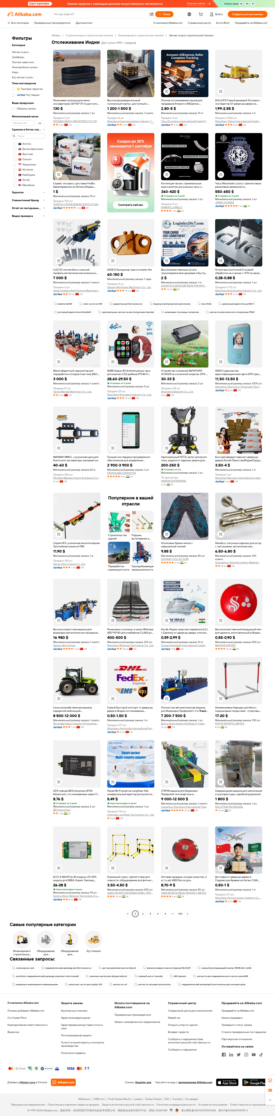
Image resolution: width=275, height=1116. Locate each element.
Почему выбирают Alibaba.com (25, 1010)
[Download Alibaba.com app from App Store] (227, 1082)
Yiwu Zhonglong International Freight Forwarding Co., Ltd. (184, 121)
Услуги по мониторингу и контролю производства (82, 1044)
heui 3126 (206, 304)
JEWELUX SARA (224, 202)
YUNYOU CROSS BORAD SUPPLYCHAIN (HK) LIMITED (76, 204)
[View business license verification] (171, 1110)
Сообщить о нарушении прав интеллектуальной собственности (189, 1041)
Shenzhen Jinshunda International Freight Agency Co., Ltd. (131, 728)
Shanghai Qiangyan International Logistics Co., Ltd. (238, 477)
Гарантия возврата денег (76, 1017)
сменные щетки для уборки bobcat (108, 976)
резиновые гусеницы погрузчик (182, 312)
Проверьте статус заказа (236, 1024)
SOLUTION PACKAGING (229, 806)
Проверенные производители (132, 1014)
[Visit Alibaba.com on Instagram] (246, 1054)
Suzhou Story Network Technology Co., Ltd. (76, 895)
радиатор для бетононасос (128, 304)
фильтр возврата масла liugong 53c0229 (168, 968)
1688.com (99, 1098)
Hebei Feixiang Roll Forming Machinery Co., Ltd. (76, 290)
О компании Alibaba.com (23, 1002)
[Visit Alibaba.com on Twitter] (238, 1054)
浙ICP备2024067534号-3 (233, 1110)
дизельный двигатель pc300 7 (238, 304)
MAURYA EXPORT (225, 645)
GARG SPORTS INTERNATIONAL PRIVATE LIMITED (131, 892)
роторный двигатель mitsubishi (74, 312)
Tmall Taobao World (119, 1098)
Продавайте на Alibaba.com (237, 1010)
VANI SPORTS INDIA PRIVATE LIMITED (183, 892)
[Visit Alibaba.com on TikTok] (261, 1054)
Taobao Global (153, 1098)
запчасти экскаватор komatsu (154, 984)
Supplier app (143, 1082)
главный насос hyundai (150, 976)
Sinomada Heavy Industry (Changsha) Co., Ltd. (76, 723)
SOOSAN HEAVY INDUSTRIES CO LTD (75, 121)
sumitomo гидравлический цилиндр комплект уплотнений (47, 976)
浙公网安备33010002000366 (198, 1110)
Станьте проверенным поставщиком (243, 1031)
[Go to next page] (187, 913)
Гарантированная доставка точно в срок (82, 1026)
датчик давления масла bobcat (119, 968)
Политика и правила (73, 1052)
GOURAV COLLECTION (174, 559)
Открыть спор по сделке (183, 1024)
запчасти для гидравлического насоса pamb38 (222, 976)
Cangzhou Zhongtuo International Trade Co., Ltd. (184, 806)
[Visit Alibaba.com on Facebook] (223, 1054)
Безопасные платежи (74, 1010)
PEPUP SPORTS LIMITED (229, 723)
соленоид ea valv (25, 968)
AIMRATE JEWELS (171, 207)
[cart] (201, 14)
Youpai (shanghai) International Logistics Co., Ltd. (184, 645)
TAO (166, 1098)
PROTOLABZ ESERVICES (121, 473)
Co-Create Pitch (17, 1017)
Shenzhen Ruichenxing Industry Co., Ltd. (238, 290)
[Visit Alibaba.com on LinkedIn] (231, 1054)
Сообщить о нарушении (182, 1049)
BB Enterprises (62, 809)
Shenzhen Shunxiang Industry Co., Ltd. (129, 394)
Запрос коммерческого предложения (137, 1021)
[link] (270, 1080)
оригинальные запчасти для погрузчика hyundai (128, 312)
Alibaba (56, 35)
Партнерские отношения (236, 1039)
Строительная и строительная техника (89, 35)
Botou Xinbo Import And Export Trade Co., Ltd (184, 723)
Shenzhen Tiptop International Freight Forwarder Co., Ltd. (238, 121)
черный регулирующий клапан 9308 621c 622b (226, 968)
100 (180, 913)
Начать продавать (232, 1017)
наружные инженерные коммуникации (37, 984)
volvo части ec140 (92, 304)
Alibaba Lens (27, 1082)
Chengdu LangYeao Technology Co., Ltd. (130, 814)
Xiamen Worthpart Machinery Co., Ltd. (129, 287)
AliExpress (84, 1098)
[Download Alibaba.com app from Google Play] (255, 1082)
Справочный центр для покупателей (190, 1010)
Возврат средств (178, 1031)
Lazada (138, 1098)
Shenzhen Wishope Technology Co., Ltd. (130, 645)
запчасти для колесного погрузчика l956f (232, 312)
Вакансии (13, 1031)
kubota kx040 (65, 304)
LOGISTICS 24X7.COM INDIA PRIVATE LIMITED (184, 285)
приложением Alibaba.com (195, 1082)
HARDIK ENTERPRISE (173, 480)
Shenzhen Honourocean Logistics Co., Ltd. (238, 897)
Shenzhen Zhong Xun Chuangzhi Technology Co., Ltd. (238, 386)
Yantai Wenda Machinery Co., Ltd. (72, 391)
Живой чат (174, 1017)
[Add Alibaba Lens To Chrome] (63, 1082)
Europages (192, 1098)
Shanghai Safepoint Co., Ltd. (177, 391)
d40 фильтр (180, 976)
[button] (151, 14)
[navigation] (28, 475)
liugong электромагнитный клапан (172, 304)
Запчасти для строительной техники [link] (191, 35)
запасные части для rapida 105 (85, 984)
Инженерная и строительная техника (141, 35)
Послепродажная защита (76, 1035)
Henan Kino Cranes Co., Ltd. (69, 563)
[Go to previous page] (127, 913)
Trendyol (177, 1098)
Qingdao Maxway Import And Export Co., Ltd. (76, 477)
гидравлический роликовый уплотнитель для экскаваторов (213, 984)
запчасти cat (120, 984)
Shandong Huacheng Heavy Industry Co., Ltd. (131, 121)
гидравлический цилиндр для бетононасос (68, 968)
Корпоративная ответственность (27, 1024)
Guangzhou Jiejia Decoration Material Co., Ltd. (238, 562)
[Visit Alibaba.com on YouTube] (253, 1054)
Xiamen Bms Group (64, 645)
